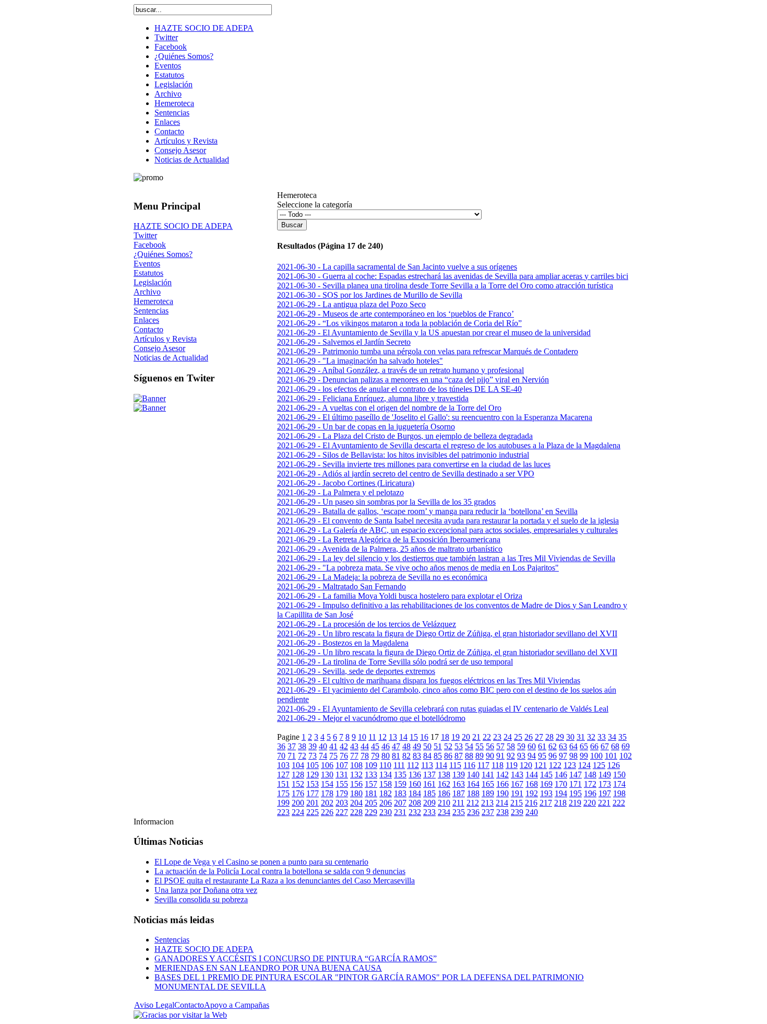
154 (327, 783)
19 (455, 736)
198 (619, 793)
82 (406, 755)
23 (497, 736)
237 (488, 812)
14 (403, 736)
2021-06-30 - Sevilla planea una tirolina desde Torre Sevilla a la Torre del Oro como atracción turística (445, 285)
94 (532, 755)
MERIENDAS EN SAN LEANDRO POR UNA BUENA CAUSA (268, 967)
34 (612, 736)
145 (546, 774)
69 (625, 746)
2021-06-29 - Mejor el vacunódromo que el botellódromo (371, 718)
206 (385, 802)
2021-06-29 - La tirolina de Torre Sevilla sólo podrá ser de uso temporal (395, 661)
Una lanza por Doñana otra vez (205, 890)
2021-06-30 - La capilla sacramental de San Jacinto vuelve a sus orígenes (397, 266)
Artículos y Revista (165, 338)
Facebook (150, 244)
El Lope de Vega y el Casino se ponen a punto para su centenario (261, 861)
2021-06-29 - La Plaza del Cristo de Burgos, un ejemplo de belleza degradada (405, 436)
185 (429, 793)
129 (312, 774)
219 (575, 802)
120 (526, 765)
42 (344, 746)
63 (563, 746)
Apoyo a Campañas (236, 1004)
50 (427, 746)
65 (584, 746)
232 (415, 812)
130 (327, 774)
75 (333, 755)
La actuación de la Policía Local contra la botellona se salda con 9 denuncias (279, 871)
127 (283, 774)
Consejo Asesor (159, 348)
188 (473, 793)
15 (414, 736)
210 (444, 802)
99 (584, 755)
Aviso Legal (154, 1004)
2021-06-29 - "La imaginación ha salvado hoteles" (360, 360)
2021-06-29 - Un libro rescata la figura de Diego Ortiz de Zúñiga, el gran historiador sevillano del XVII (447, 633)
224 (298, 812)
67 (605, 746)
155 (341, 783)
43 (354, 746)
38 (302, 746)
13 (393, 736)
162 (444, 783)
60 (532, 746)
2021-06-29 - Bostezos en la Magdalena (343, 642)
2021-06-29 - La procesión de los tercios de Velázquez (366, 624)
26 (528, 736)
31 (581, 736)
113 (427, 765)
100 (596, 755)
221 (604, 802)
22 (487, 736)
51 (438, 746)
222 (619, 802)
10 (362, 736)
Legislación (153, 282)
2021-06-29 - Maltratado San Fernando (341, 586)
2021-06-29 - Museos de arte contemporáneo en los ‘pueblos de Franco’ (395, 313)
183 (400, 793)
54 (469, 746)
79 (375, 755)
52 (448, 746)
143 (517, 774)
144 (531, 774)
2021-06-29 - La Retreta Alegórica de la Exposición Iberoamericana (388, 539)
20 (466, 736)
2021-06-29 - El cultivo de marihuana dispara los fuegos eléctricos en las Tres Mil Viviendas (428, 680)
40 (323, 746)
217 (546, 802)
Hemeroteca (153, 301)
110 (385, 765)
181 (371, 793)
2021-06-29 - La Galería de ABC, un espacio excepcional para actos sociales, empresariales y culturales (447, 530)
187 (458, 793)
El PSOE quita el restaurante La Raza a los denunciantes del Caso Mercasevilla (284, 880)
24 (508, 736)
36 (281, 746)
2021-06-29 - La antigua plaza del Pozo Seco (351, 304)
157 (371, 783)
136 (415, 774)
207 (400, 802)
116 (469, 765)
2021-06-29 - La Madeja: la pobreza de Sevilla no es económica (382, 577)
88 (469, 755)
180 (356, 793)
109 (371, 765)
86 (448, 755)
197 (604, 793)
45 (375, 746)
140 (473, 774)
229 (371, 812)
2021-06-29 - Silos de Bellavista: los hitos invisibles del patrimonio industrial (403, 454)
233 (429, 812)
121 (540, 765)
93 (521, 755)
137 (429, 774)
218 (560, 802)
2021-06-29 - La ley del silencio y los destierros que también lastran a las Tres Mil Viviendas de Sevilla (446, 558)
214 (502, 802)
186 (444, 793)
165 (488, 783)
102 (625, 755)
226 (327, 812)
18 (445, 736)
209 (429, 802)
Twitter (145, 235)
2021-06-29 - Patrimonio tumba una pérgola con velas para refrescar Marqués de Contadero (427, 351)
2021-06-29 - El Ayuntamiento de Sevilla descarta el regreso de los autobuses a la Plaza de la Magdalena (448, 445)
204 (356, 802)
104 (298, 765)
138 (444, 774)
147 (575, 774)
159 (400, 783)
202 (327, 802)
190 (502, 793)
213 (487, 802)
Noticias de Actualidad (171, 357)
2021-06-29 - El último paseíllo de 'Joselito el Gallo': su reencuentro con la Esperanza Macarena (434, 417)
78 (365, 755)
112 (413, 765)
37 (291, 746)
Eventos (147, 263)
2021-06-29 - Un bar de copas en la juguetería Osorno (366, 426)
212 (472, 802)
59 (521, 746)
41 (333, 746)
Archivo (147, 291)
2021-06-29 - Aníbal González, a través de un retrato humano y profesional (400, 370)
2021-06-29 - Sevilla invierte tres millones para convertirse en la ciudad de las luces (413, 464)
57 (500, 746)
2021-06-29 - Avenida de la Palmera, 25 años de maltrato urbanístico (389, 548)
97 (563, 755)
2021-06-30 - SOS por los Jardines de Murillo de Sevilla (369, 294)
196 (590, 793)
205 (371, 802)
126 (613, 765)
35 (622, 736)
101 (611, 755)
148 (590, 774)
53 (458, 746)
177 (312, 793)
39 (312, 746)
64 (573, 746)
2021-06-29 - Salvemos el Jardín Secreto (344, 342)
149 (604, 774)
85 (438, 755)
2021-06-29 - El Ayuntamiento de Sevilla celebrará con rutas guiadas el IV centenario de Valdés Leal (442, 708)
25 (518, 736)
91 (500, 755)
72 (302, 755)
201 (312, 802)
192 (531, 793)
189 (488, 793)
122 (555, 765)
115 (455, 765)
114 (441, 765)
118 (498, 765)
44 (365, 746)
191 (517, 793)
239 (517, 812)
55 (479, 746)
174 (619, 783)
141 (488, 774)
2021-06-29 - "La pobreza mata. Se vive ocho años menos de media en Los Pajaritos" (418, 567)
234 (444, 812)
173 (604, 783)
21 (476, 736)
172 (590, 783)
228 (356, 812)
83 (417, 755)
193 (546, 793)
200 (298, 802)
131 (341, 774)
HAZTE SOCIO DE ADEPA (183, 226)
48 (406, 746)
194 (561, 793)
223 (283, 812)
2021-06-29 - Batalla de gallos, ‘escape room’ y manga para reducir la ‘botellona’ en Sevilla (427, 511)
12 (382, 736)
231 (400, 812)
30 (570, 736)
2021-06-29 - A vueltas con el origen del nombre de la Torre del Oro (389, 407)
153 (312, 783)
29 (560, 736)
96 (552, 755)
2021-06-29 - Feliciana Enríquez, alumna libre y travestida (373, 398)
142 (502, 774)
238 (502, 812)
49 (417, 746)
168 (531, 783)
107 (341, 765)
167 (517, 783)
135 (400, 774)
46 (385, 746)
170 (561, 783)
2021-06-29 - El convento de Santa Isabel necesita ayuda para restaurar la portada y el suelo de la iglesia (448, 520)
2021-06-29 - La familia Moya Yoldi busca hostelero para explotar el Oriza (399, 595)
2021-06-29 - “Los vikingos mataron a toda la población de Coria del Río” (399, 323)
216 (531, 802)
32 (591, 736)
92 (511, 755)
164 (473, 783)
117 (483, 765)
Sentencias (151, 310)
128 (298, 774)
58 (511, 746)
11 (372, 736)
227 (341, 812)
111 (399, 765)
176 (298, 793)
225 (312, 812)
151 (283, 783)
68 (615, 746)
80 (385, 755)
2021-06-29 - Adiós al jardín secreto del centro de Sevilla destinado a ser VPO (405, 473)
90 (490, 755)
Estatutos (148, 273)
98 (573, 755)
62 (552, 746)
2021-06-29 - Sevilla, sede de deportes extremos (356, 671)
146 (561, 774)
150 (619, 774)
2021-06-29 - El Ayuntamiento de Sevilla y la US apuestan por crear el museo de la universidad (434, 332)
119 (512, 765)
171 (575, 783)
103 (283, 765)
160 (415, 783)
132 (356, 774)
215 (516, 802)
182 (385, 793)
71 (291, 755)
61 (542, 746)
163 (458, 783)
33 (601, 736)
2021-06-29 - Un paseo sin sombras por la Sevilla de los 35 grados (386, 501)
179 (341, 793)
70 (281, 755)
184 (415, 793)
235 (458, 812)
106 (327, 765)
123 (570, 765)
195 (575, 793)
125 (599, 765)
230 (385, 812)
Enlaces (146, 320)
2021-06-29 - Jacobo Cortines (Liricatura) (345, 483)
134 (385, 774)
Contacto (148, 329)
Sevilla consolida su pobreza (201, 899)
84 (427, 755)
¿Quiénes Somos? (163, 254)
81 (396, 755)
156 (356, 783)
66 (594, 746)
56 (490, 746)
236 (473, 812)
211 (458, 802)
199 (283, 802)
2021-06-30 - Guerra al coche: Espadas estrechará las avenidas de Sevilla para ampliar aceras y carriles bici (452, 276)
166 (502, 783)
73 (312, 755)
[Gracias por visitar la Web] (180, 1014)
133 (371, 774)
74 (323, 755)
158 (385, 783)
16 (424, 736)
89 (479, 755)
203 (341, 802)
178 (327, 793)
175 (283, 793)
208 (415, 802)
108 (356, 765)
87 (458, 755)
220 (589, 802)
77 (354, 755)
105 (312, 765)
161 (429, 783)
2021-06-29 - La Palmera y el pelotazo (340, 492)
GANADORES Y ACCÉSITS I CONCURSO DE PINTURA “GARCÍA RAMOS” (295, 958)
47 (396, 746)
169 (546, 783)
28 (549, 736)
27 (539, 736)
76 (344, 755)
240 (531, 812)
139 (458, 774)
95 (542, 755)
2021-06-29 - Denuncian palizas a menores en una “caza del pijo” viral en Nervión (413, 379)
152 (298, 783)
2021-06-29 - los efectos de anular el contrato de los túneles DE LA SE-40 (399, 389)
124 (584, 765)
